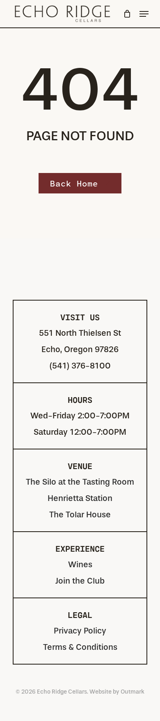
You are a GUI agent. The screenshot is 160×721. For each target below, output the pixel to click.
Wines (80, 564)
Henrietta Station (80, 498)
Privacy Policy (80, 631)
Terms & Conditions (80, 647)
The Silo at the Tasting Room (80, 482)
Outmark (132, 691)
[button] (144, 14)
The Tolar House (80, 514)
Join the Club (80, 581)
